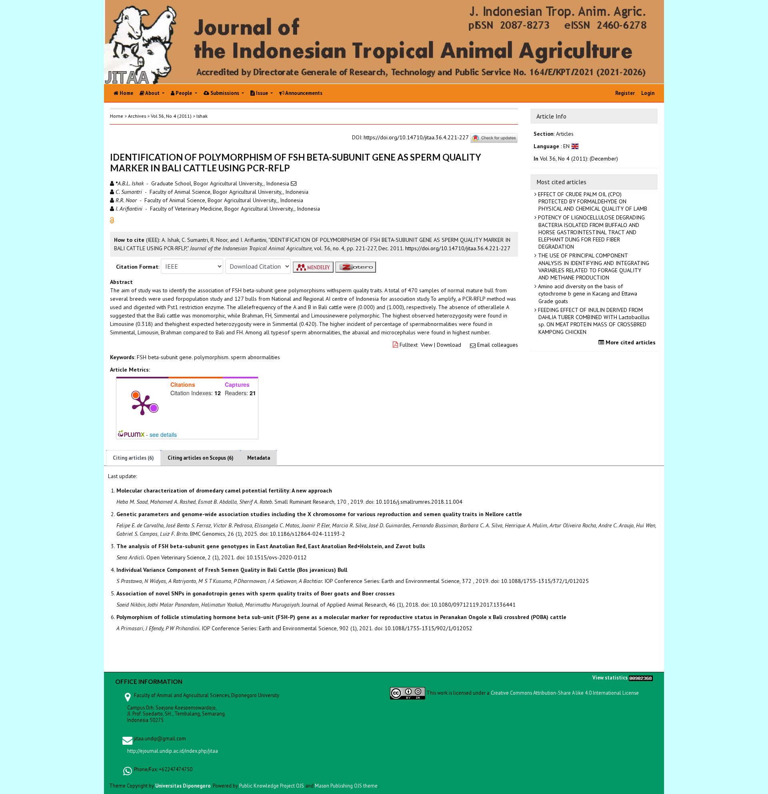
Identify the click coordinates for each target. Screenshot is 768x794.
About (152, 93)
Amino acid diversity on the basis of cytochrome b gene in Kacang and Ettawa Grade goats (586, 293)
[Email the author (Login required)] (293, 183)
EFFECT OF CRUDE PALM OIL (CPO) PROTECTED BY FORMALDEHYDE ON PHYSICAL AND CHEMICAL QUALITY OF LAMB (591, 201)
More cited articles (630, 342)
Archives (137, 116)
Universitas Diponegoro (183, 785)
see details (163, 434)
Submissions (224, 93)
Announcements (303, 93)
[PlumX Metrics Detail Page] (142, 404)
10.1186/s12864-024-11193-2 (307, 533)
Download (449, 344)
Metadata (258, 457)
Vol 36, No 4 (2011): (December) (579, 158)
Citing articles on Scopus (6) (201, 457)
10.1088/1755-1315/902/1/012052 (428, 628)
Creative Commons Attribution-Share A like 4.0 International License (565, 692)
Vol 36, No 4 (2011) (171, 116)
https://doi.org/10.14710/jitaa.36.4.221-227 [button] (457, 248)
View (426, 344)
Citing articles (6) (133, 457)
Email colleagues (497, 344)
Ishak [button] (202, 116)
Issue (262, 93)
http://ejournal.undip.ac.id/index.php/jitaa (172, 751)
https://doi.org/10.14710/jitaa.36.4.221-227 (416, 137)
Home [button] (116, 116)
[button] (112, 219)
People (183, 93)
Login (647, 93)
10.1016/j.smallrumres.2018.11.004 (419, 501)
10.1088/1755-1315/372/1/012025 (545, 581)
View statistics (610, 677)
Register (625, 93)
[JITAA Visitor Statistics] (641, 677)
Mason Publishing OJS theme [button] (346, 785)
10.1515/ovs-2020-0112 (276, 557)
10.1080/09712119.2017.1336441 (473, 604)
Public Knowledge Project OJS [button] (271, 785)
